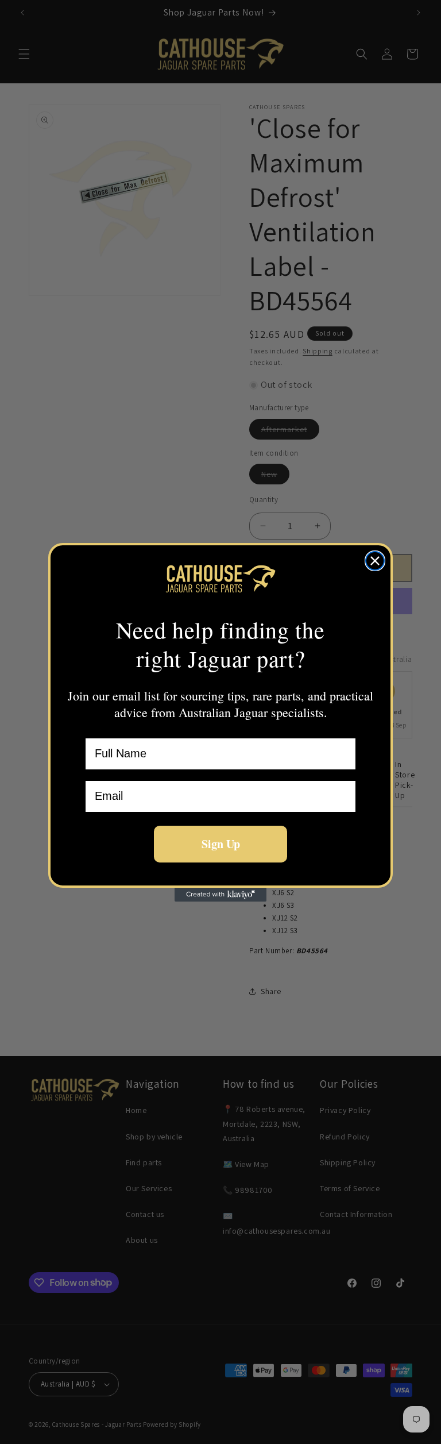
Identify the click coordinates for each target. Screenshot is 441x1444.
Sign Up (221, 843)
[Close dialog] (375, 561)
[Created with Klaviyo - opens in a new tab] (220, 895)
